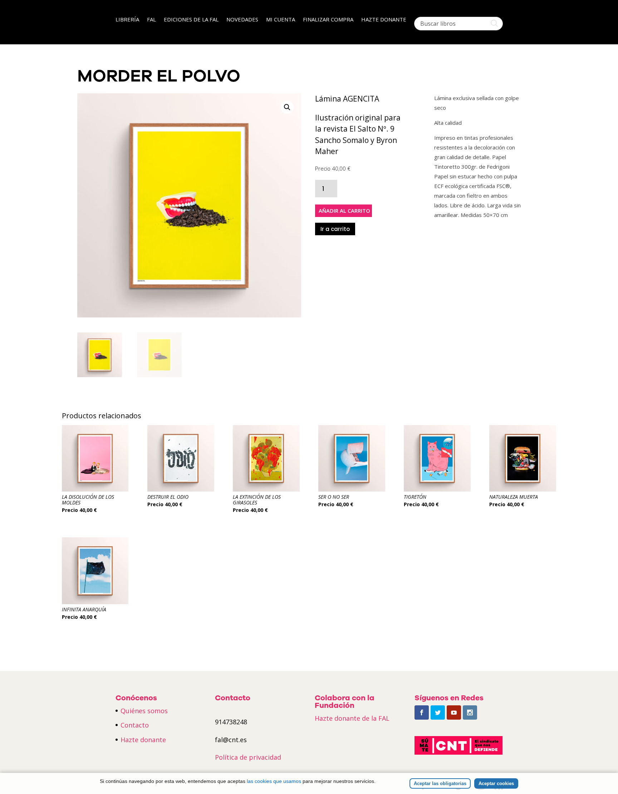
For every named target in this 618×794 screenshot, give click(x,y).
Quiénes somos (144, 710)
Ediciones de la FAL (191, 20)
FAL (151, 20)
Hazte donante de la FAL (352, 718)
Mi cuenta (280, 20)
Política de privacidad (248, 757)
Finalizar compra (328, 20)
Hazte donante (383, 20)
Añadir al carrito (344, 210)
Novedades (242, 20)
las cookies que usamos (274, 781)
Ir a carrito (335, 229)
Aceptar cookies (496, 783)
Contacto (135, 725)
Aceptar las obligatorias (440, 783)
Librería (127, 20)
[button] (287, 107)
